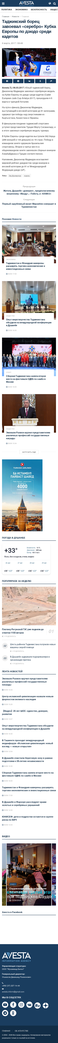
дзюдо (27, 175)
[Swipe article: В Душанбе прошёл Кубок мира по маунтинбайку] (29, 874)
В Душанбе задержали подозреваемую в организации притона (30, 658)
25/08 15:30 (8, 766)
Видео (13, 887)
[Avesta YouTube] (5, 1005)
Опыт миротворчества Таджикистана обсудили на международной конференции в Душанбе (29, 322)
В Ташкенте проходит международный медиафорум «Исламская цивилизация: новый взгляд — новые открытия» (27, 743)
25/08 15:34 (12, 443)
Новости (15, 16)
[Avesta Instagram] (21, 1005)
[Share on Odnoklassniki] (40, 81)
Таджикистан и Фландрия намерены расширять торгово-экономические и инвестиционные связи (25, 266)
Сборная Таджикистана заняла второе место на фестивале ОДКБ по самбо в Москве (26, 378)
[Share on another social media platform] (51, 81)
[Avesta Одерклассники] (13, 1013)
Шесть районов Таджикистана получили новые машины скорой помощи (33, 646)
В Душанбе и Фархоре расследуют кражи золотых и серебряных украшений (24, 803)
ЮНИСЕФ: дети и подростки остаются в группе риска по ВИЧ (27, 818)
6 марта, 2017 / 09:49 (12, 43)
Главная (5, 16)
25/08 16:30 (12, 330)
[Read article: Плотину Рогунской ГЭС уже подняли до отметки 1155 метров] (29, 606)
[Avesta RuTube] (37, 1005)
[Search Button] (54, 3)
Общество (10, 316)
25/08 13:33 (8, 825)
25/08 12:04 (8, 751)
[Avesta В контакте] (29, 1005)
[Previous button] (4, 874)
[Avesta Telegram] (5, 1013)
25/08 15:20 (8, 704)
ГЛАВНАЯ (6, 1031)
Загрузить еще (29, 452)
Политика (6, 9)
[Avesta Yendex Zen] (45, 1005)
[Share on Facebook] (7, 81)
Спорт (8, 372)
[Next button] (54, 874)
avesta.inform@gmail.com (13, 991)
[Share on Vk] (29, 81)
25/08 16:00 (12, 387)
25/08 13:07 (8, 719)
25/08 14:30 (8, 810)
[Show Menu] (3, 3)
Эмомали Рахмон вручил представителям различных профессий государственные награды (28, 435)
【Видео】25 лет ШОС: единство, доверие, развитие (25, 712)
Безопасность (39, 9)
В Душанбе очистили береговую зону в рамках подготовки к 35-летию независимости (27, 759)
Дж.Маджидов (15, 175)
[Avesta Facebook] (13, 1005)
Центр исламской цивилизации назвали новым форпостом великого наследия (27, 698)
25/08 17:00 (12, 274)
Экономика (21, 9)
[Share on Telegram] (18, 81)
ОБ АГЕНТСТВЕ (21, 1031)
